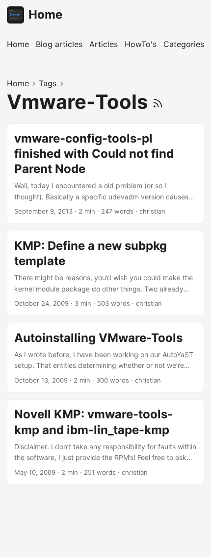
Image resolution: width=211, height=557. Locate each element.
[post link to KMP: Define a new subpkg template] (105, 273)
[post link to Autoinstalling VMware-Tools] (105, 357)
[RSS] (157, 102)
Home (45, 14)
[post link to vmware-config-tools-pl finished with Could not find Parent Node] (105, 173)
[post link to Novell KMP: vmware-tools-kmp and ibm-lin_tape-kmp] (105, 442)
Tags (47, 83)
